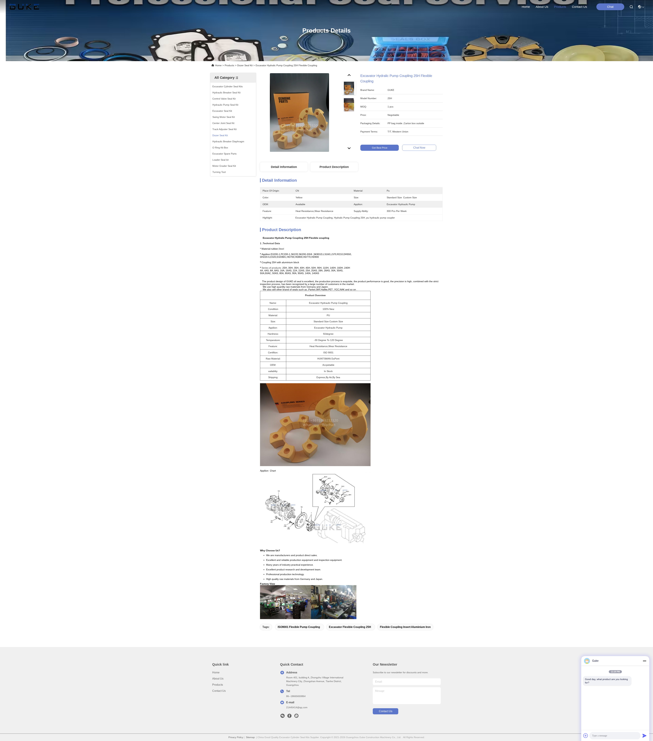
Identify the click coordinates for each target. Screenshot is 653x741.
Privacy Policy (235, 737)
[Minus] (644, 661)
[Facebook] (289, 716)
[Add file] (585, 735)
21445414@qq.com (296, 707)
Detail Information (284, 167)
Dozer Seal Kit (245, 65)
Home (526, 6)
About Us (217, 678)
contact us (579, 6)
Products (229, 65)
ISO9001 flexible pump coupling (299, 627)
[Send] (644, 735)
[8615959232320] (296, 716)
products (560, 6)
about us (542, 6)
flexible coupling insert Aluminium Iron (405, 627)
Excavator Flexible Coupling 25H (350, 627)
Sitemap (250, 737)
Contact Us (219, 690)
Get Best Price (379, 148)
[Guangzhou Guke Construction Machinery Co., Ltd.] (24, 7)
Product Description (334, 167)
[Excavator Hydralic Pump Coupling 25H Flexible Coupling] (299, 112)
